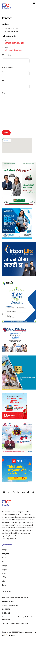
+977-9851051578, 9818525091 (14, 43)
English (4, 585)
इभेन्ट (3, 581)
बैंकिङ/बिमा (5, 554)
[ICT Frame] (6, 11)
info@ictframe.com (8, 601)
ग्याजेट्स (4, 565)
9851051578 (6, 609)
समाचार (4, 550)
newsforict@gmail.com (10, 605)
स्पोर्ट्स (4, 577)
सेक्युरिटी (4, 569)
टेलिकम (4, 557)
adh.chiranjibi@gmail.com (13, 50)
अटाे (3, 561)
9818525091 (6, 613)
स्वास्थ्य (4, 573)
